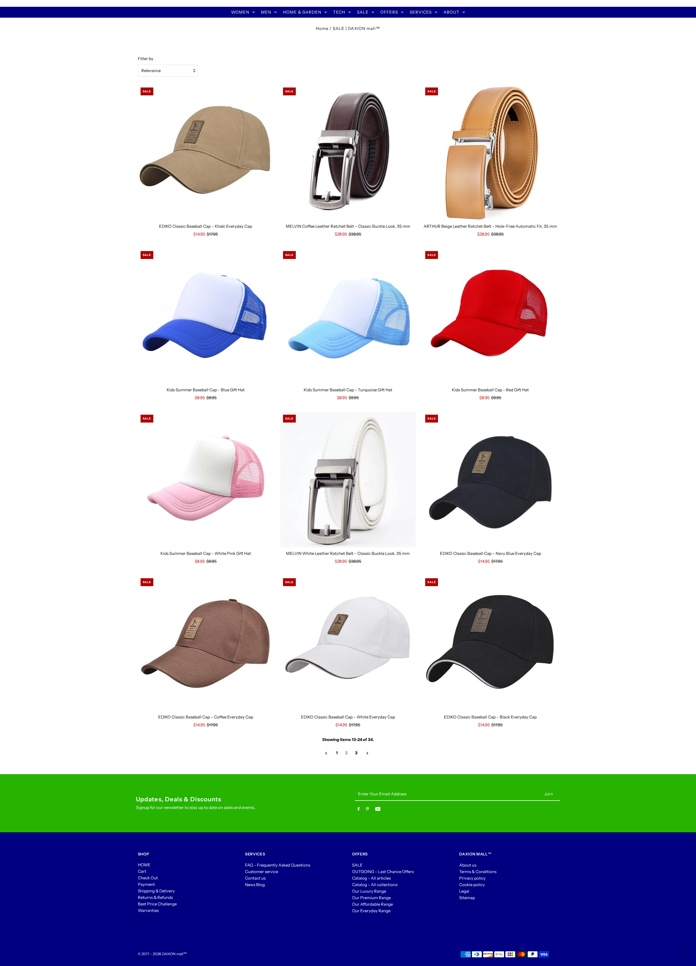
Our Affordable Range (372, 903)
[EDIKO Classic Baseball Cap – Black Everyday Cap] (490, 643)
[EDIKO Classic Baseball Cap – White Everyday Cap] (348, 643)
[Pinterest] (367, 810)
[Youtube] (378, 810)
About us (467, 864)
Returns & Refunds (155, 897)
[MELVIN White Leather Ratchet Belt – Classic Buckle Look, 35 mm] (348, 480)
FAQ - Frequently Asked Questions (277, 864)
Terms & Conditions (477, 871)
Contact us (255, 877)
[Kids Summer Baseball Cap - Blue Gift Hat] (206, 316)
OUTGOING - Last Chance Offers (383, 871)
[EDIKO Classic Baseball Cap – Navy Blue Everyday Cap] (490, 480)
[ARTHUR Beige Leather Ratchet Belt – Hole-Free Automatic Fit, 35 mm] (490, 152)
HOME (144, 864)
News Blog (255, 884)
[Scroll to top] (684, 952)
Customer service (261, 871)
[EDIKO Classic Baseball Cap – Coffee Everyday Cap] (206, 643)
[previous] (326, 753)
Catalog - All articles (371, 877)
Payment (146, 884)
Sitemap (467, 897)
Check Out (148, 877)
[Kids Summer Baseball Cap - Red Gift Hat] (490, 316)
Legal (464, 890)
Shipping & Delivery (156, 890)
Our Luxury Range (369, 890)
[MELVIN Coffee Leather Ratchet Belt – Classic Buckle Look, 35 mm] (348, 152)
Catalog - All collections (374, 884)
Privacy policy (472, 877)
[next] (367, 753)
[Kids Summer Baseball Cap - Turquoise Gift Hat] (348, 316)
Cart (142, 871)
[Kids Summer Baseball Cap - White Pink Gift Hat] (206, 480)
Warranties (148, 910)
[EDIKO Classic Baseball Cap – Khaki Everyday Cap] (206, 152)
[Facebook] (359, 810)
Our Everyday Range (371, 910)
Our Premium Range (371, 897)
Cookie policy (472, 884)
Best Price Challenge (157, 903)
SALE (357, 864)
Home (322, 28)
